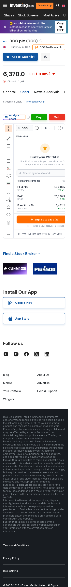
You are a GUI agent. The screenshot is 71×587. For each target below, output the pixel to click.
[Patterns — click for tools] (8, 176)
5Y (54, 234)
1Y (49, 234)
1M (29, 234)
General (9, 92)
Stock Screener (28, 15)
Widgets (8, 399)
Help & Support (47, 391)
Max (59, 234)
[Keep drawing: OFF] (8, 199)
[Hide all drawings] (8, 214)
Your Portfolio (12, 391)
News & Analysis (47, 92)
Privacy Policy (11, 558)
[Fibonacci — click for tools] (8, 161)
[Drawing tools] (15, 180)
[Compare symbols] (37, 128)
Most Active (51, 15)
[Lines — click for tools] (8, 138)
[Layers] (8, 222)
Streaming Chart (12, 101)
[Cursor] (8, 128)
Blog (6, 374)
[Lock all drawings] (8, 207)
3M (34, 234)
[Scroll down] (8, 184)
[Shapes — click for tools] (8, 153)
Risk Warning (10, 570)
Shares (9, 15)
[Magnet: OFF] (8, 192)
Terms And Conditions (16, 545)
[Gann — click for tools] (8, 168)
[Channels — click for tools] (8, 146)
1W (24, 234)
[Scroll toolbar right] (62, 128)
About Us (43, 374)
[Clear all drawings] (8, 233)
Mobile (7, 383)
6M (39, 234)
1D (19, 234)
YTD (44, 234)
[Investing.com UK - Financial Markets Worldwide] (22, 5)
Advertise (43, 383)
